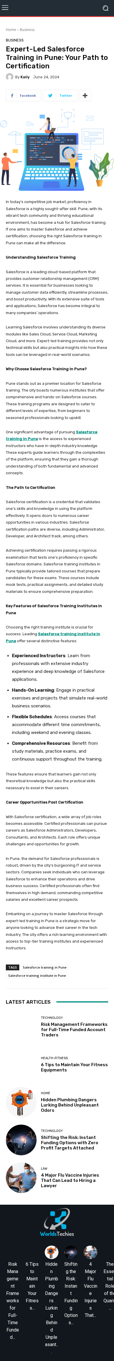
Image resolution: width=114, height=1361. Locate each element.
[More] (85, 95)
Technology (52, 1017)
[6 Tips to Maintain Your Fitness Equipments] (21, 1064)
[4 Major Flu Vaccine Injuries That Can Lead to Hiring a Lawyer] (21, 1177)
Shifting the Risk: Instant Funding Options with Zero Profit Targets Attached (69, 1143)
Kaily (25, 77)
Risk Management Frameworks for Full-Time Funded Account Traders (74, 1030)
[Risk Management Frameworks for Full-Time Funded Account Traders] (21, 1027)
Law (44, 1168)
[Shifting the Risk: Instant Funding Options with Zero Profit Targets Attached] (21, 1140)
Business (27, 29)
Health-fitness (54, 1058)
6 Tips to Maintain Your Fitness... (32, 1286)
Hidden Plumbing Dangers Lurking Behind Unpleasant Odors (70, 1105)
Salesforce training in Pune (45, 967)
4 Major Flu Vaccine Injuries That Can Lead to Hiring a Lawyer (70, 1180)
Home (11, 29)
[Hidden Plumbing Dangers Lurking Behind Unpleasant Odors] (21, 1102)
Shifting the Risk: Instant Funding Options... (71, 1293)
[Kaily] (10, 77)
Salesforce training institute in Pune (37, 975)
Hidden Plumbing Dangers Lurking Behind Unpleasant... (51, 1308)
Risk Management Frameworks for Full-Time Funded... (12, 1300)
